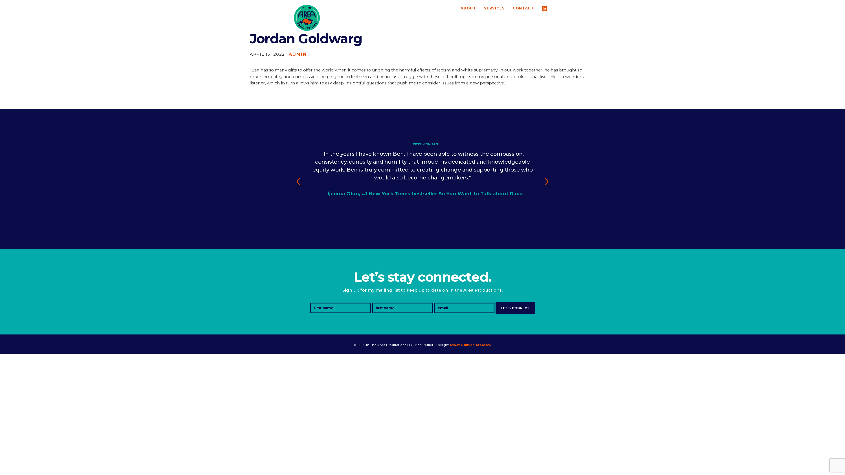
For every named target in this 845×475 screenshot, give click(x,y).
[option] (422, 164)
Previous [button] (298, 183)
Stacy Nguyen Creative (470, 345)
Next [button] (546, 183)
